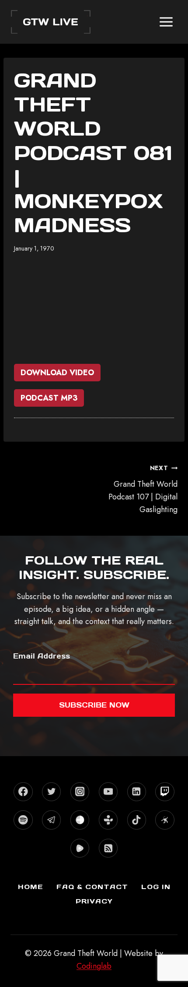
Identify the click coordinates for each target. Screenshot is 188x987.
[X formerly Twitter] (51, 791)
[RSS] (108, 848)
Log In (156, 886)
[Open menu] (166, 21)
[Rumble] (79, 848)
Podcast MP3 (49, 398)
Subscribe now (94, 705)
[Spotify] (23, 819)
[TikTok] (136, 819)
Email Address (41, 656)
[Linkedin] (136, 791)
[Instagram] (79, 791)
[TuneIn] (108, 819)
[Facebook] (23, 791)
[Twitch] (164, 791)
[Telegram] (51, 819)
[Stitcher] (79, 819)
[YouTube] (108, 791)
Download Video (57, 372)
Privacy (94, 901)
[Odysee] (164, 819)
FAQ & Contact (92, 886)
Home (30, 886)
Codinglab (94, 966)
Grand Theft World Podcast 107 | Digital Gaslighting (143, 489)
